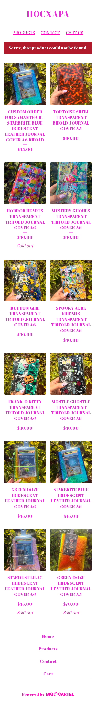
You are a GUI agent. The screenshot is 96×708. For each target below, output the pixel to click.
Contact (50, 32)
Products (24, 32)
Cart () (74, 32)
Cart (48, 674)
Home (48, 636)
